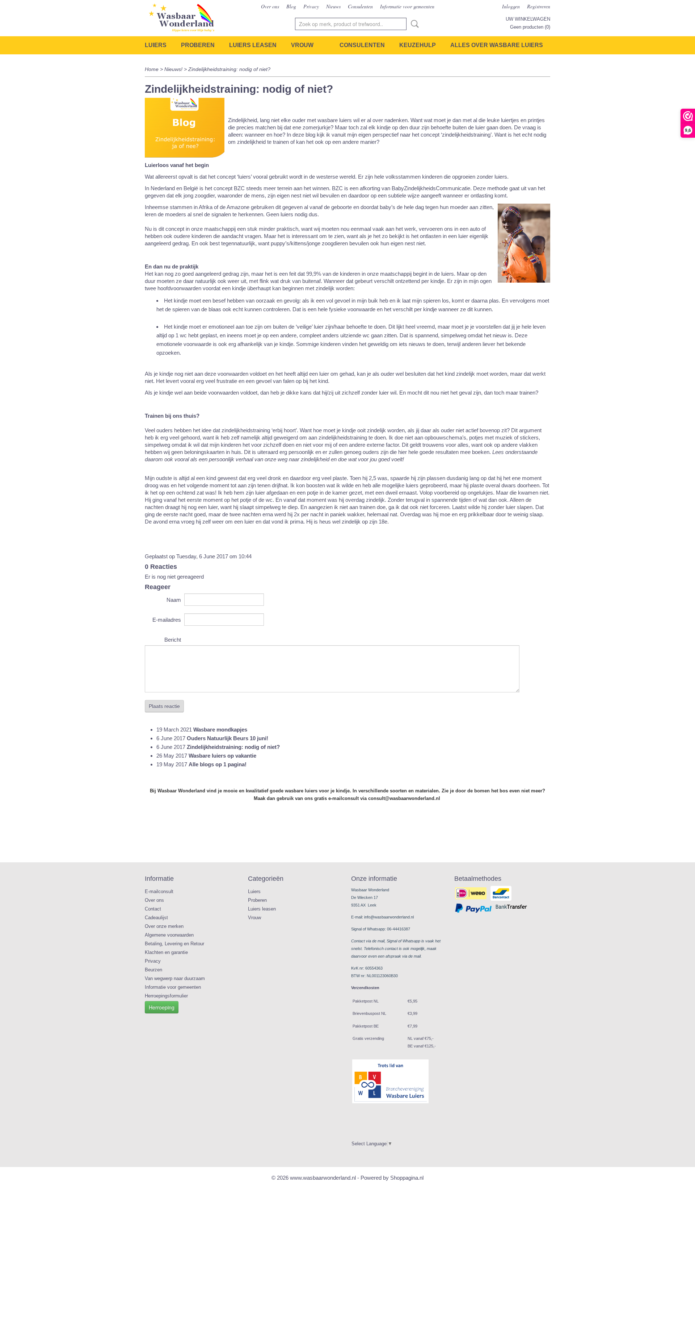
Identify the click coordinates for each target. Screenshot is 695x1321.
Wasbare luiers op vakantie (222, 756)
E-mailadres (166, 620)
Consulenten (360, 6)
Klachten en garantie (166, 952)
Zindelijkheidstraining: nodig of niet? (233, 747)
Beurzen (153, 969)
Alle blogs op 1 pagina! (218, 764)
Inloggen (511, 6)
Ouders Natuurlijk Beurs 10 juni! (227, 738)
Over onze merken (164, 926)
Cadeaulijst (156, 917)
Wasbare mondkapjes (220, 729)
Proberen (198, 45)
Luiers (156, 45)
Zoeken (413, 23)
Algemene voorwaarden (169, 935)
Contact (153, 909)
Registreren (538, 6)
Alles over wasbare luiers (496, 45)
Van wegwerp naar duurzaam (175, 978)
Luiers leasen (253, 45)
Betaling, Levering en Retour (174, 943)
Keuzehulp (417, 45)
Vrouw (302, 45)
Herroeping (161, 1007)
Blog (291, 6)
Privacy (311, 6)
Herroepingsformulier (166, 996)
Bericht (172, 640)
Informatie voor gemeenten (407, 6)
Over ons (270, 6)
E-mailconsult (159, 891)
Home (152, 69)
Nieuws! (174, 69)
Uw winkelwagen (528, 19)
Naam (174, 600)
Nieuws (333, 6)
